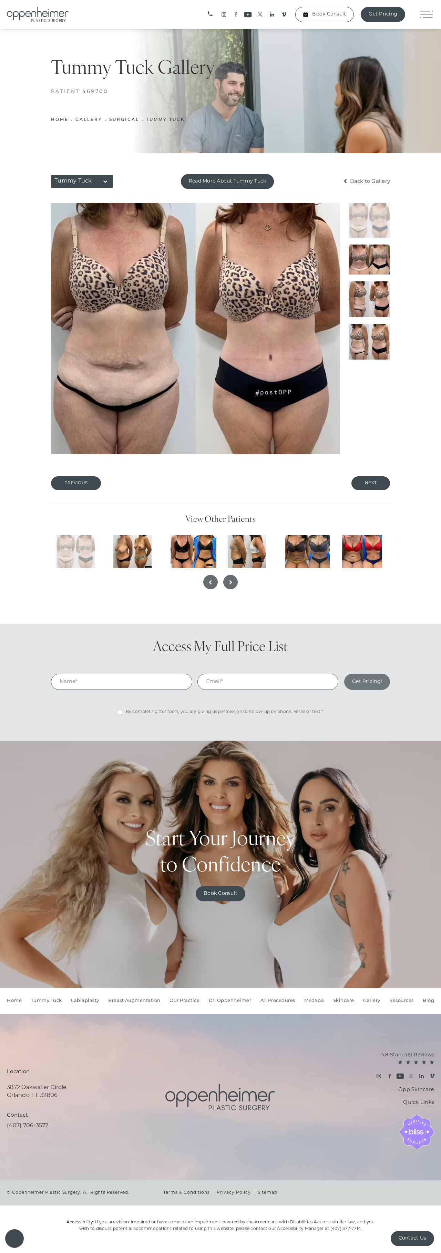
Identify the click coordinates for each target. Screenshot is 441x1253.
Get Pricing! (367, 681)
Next (371, 483)
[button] (14, 1238)
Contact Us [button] (413, 1238)
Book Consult (329, 14)
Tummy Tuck (165, 120)
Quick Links (418, 1102)
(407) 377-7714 (345, 1229)
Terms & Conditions (186, 1193)
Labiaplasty (85, 1000)
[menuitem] (223, 14)
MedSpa (314, 1000)
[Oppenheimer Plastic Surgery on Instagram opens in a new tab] (223, 14)
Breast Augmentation (134, 1000)
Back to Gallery (369, 181)
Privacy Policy (234, 1193)
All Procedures (277, 1000)
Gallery (88, 120)
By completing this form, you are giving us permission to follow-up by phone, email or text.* (225, 712)
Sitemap (267, 1193)
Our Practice (184, 1000)
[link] (210, 14)
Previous (76, 483)
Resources (401, 1000)
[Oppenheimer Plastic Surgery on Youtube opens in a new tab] (248, 14)
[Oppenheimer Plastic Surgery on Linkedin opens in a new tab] (272, 14)
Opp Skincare (416, 1090)
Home (60, 120)
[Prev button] (210, 582)
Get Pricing (383, 14)
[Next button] (230, 582)
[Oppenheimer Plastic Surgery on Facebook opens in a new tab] (236, 14)
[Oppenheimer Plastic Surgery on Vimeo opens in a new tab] (284, 14)
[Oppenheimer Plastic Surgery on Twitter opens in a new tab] (260, 14)
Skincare (343, 1000)
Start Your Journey (220, 853)
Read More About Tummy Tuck (227, 181)
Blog (428, 1000)
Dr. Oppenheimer (230, 1000)
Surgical (124, 120)
